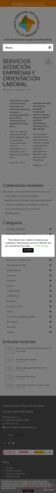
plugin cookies (49, 490)
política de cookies (26, 486)
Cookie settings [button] (41, 246)
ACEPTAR (28, 491)
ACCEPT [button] (28, 250)
